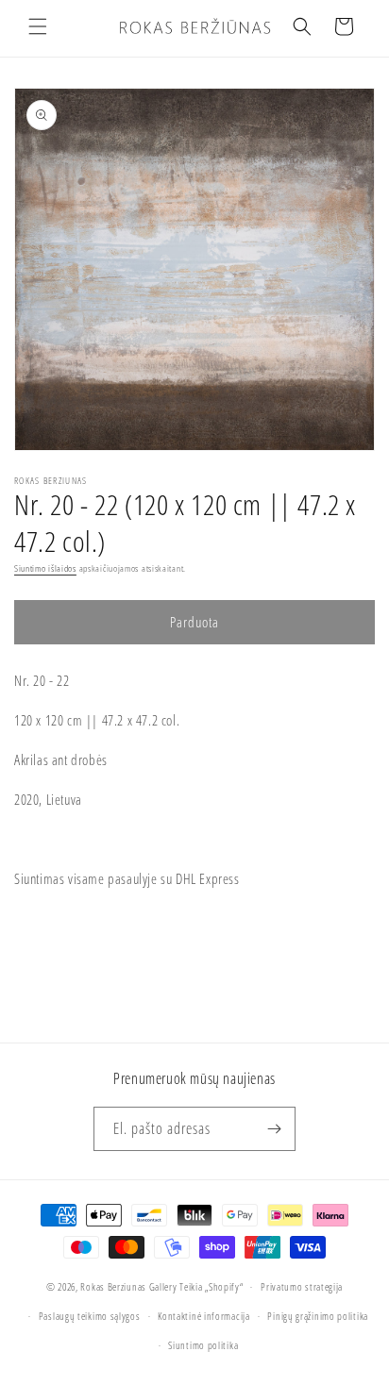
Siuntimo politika (203, 1345)
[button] (38, 26)
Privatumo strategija (302, 1286)
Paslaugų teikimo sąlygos (90, 1316)
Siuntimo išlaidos (45, 568)
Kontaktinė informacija (203, 1316)
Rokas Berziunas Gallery (128, 1286)
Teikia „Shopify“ (211, 1286)
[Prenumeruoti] (274, 1129)
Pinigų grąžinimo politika (317, 1316)
